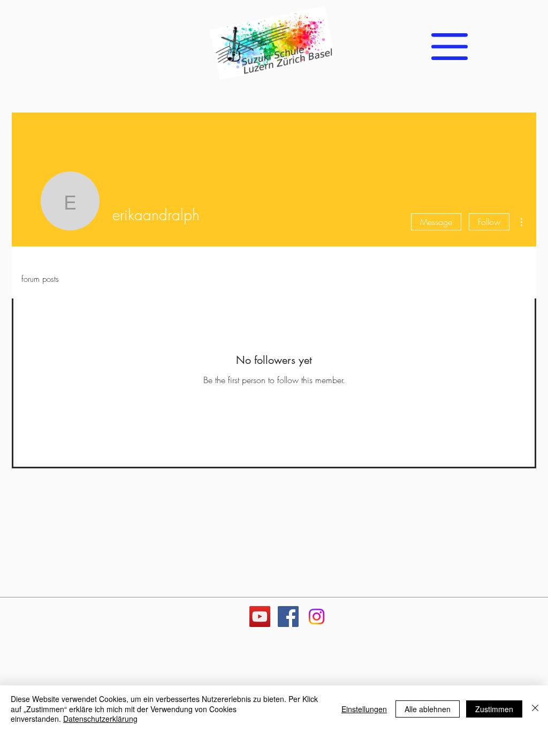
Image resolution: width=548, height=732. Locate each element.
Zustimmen (494, 709)
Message (436, 222)
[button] (449, 46)
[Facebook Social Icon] (288, 616)
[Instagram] (316, 616)
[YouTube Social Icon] (259, 616)
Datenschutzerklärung (100, 718)
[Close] (535, 708)
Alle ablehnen (428, 709)
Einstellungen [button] (364, 709)
